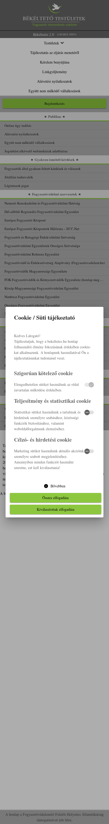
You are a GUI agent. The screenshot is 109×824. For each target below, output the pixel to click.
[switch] (89, 412)
